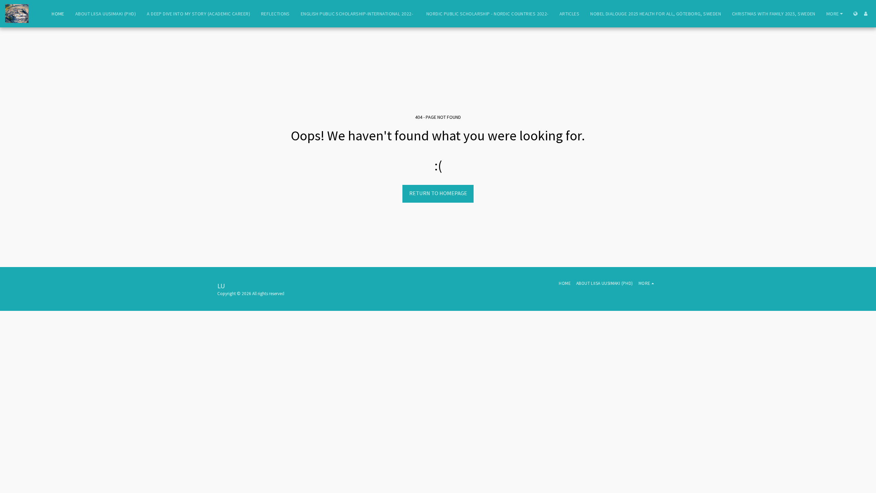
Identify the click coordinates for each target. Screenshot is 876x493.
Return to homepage (438, 193)
